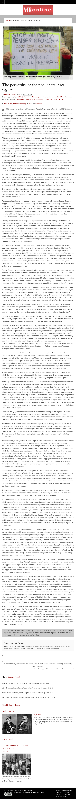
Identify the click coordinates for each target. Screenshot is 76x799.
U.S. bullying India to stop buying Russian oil (16, 688)
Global (30, 104)
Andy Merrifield (37, 715)
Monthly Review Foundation (64, 790)
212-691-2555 (62, 796)
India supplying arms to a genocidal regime (15, 693)
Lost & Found (7, 739)
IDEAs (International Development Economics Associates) (37, 99)
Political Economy (19, 104)
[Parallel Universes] (17, 724)
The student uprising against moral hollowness (17, 697)
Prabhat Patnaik (10, 94)
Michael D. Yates (7, 752)
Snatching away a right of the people (13, 683)
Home (8, 20)
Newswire (38, 104)
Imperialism (8, 104)
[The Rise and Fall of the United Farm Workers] (16, 764)
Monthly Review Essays (11, 705)
